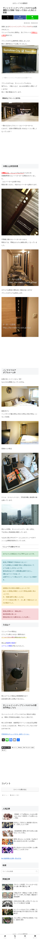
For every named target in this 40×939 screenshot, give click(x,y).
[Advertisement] (20, 148)
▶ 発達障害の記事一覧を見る (11, 858)
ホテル (15, 747)
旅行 (4, 750)
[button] (36, 871)
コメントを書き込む (20, 789)
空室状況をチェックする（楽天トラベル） (15, 734)
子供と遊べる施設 (29, 747)
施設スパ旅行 (7, 747)
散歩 (21, 747)
